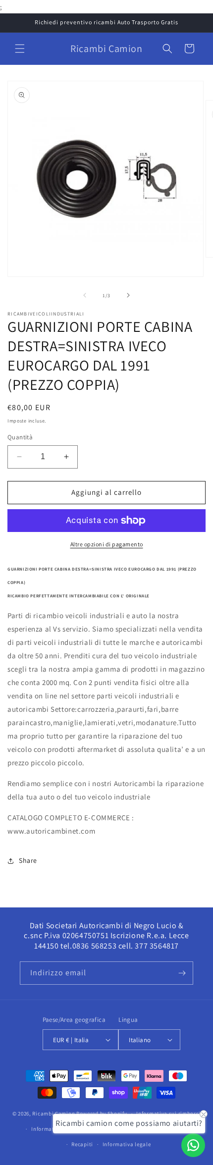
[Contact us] (193, 1145)
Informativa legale (127, 1144)
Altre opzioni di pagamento (106, 544)
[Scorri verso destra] (128, 295)
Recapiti (82, 1144)
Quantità (20, 437)
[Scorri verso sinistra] (85, 295)
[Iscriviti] (182, 973)
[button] (20, 48)
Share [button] (28, 860)
